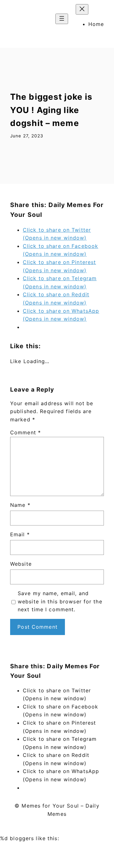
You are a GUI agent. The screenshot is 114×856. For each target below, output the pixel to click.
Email (20, 534)
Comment (25, 432)
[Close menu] (82, 9)
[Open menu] (61, 19)
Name (20, 505)
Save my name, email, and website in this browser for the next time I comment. (60, 601)
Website (21, 564)
